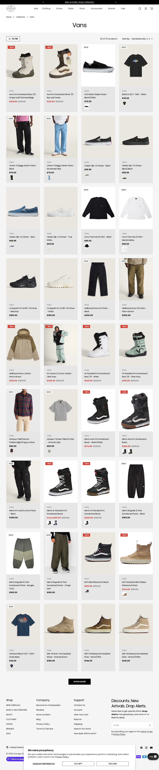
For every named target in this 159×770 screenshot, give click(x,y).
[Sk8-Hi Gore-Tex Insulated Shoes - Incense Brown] (61, 625)
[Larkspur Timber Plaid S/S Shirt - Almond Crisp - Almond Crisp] (49, 451)
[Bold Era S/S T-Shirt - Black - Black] (124, 103)
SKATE (9, 714)
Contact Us (79, 705)
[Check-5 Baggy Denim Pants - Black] (23, 137)
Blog (38, 719)
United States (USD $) (20, 747)
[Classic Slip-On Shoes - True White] (61, 208)
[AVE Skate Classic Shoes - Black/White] (98, 65)
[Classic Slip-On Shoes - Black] (98, 137)
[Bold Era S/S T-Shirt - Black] (136, 65)
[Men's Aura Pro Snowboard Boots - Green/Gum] (130, 451)
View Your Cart (81, 714)
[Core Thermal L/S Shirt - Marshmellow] (136, 208)
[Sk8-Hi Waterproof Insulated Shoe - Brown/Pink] (98, 625)
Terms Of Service (44, 728)
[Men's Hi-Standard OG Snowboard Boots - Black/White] (49, 522)
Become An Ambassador (48, 705)
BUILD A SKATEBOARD (16, 709)
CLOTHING (11, 719)
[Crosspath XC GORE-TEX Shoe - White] (61, 279)
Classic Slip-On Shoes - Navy (22, 236)
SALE (8, 733)
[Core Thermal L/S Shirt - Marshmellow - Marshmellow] (124, 248)
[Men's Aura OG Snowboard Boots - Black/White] (98, 410)
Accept (78, 763)
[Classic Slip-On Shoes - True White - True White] (49, 248)
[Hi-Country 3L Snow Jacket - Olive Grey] (61, 345)
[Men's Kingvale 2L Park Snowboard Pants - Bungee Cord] (23, 553)
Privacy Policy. (62, 756)
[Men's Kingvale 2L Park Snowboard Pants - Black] (136, 482)
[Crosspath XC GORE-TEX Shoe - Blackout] (23, 279)
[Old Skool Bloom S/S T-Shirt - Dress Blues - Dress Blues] (11, 665)
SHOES (9, 724)
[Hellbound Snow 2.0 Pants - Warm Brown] (136, 279)
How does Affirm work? (85, 733)
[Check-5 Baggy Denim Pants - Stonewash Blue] (61, 137)
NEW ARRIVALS (13, 705)
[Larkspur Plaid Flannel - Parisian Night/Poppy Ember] (23, 410)
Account (78, 709)
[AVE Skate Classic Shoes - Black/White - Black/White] (86, 106)
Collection (20, 17)
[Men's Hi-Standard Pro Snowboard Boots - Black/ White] (86, 522)
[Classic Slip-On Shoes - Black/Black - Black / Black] (124, 177)
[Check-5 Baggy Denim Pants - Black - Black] (11, 177)
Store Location (43, 714)
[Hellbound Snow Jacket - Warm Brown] (23, 345)
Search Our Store (82, 728)
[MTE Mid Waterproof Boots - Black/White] (86, 591)
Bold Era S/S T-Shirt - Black (134, 94)
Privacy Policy (43, 724)
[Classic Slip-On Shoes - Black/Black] (136, 137)
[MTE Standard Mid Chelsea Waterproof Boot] (136, 553)
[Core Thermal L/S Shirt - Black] (98, 208)
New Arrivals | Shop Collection (79, 2)
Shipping (78, 724)
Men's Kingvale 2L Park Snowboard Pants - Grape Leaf (59, 585)
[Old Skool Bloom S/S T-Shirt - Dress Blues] (23, 625)
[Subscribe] (150, 725)
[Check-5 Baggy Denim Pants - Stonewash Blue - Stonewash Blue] (49, 177)
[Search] (139, 8)
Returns (77, 719)
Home (9, 17)
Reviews (40, 709)
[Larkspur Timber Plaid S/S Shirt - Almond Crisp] (61, 410)
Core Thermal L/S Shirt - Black (98, 236)
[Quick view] (37, 50)
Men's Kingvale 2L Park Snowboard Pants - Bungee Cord (21, 585)
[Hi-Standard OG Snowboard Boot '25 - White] (98, 345)
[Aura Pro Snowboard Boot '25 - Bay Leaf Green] (61, 65)
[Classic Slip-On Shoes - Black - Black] (86, 174)
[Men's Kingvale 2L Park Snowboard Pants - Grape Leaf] (61, 553)
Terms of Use (147, 731)
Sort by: (126, 38)
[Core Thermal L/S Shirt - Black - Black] (86, 245)
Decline (113, 763)
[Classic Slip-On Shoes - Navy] (23, 208)
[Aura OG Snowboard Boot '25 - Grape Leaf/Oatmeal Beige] (23, 65)
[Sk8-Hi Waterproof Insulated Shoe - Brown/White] (136, 625)
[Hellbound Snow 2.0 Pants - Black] (98, 279)
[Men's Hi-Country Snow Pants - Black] (23, 482)
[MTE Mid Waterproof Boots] (98, 553)
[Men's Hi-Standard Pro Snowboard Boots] (98, 482)
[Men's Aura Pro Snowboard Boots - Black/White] (124, 451)
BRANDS (10, 728)
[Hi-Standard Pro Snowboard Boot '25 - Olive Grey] (136, 345)
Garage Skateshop (23, 753)
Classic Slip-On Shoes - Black (97, 165)
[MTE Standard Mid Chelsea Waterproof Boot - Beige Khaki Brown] (124, 594)
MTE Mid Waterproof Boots (96, 582)
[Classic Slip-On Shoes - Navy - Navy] (11, 245)
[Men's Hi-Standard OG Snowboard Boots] (61, 482)
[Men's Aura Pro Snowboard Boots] (136, 410)
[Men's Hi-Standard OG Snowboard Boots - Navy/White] (55, 522)
